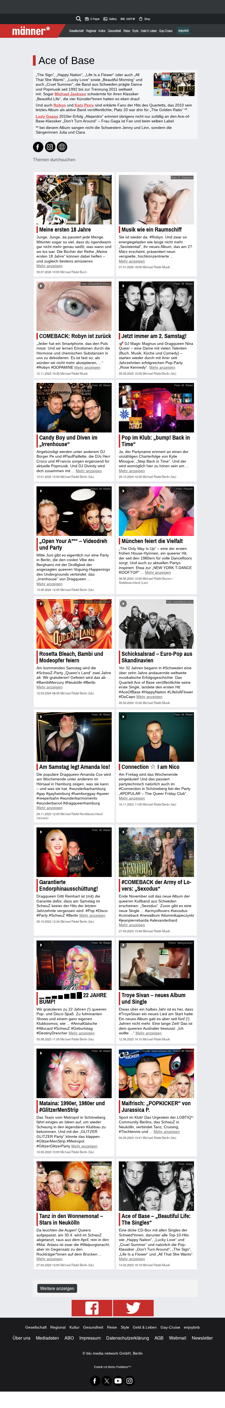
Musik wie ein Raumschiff (152, 229)
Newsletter (202, 1338)
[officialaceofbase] (50, 147)
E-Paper (92, 19)
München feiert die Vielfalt (152, 541)
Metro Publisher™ (119, 1367)
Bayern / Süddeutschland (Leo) (146, 580)
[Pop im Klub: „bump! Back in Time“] (156, 407)
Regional (91, 31)
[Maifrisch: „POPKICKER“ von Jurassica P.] (156, 1073)
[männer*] (33, 31)
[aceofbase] (38, 147)
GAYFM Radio (128, 19)
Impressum (90, 1338)
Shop (144, 19)
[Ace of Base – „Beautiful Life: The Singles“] (156, 1186)
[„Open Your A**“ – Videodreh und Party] (74, 511)
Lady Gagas (47, 116)
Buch (83, 272)
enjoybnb (183, 31)
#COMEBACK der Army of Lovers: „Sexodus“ (156, 885)
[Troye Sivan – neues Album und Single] (156, 965)
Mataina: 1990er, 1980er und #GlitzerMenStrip (72, 1106)
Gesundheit (114, 31)
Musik (166, 267)
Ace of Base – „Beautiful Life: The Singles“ (156, 1219)
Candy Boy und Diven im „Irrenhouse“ (68, 441)
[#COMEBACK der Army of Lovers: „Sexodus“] (156, 852)
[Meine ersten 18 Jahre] (74, 199)
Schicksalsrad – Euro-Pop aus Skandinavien (157, 657)
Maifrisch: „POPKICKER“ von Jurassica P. (156, 1106)
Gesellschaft (76, 31)
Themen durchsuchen (54, 159)
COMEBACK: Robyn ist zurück (75, 336)
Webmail (177, 1338)
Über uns (21, 1338)
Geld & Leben (149, 31)
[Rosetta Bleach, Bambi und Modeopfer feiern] (74, 624)
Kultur (102, 31)
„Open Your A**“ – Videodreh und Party (73, 544)
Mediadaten (47, 1338)
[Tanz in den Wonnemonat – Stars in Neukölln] (74, 1186)
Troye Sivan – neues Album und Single (153, 998)
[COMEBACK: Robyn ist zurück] (74, 306)
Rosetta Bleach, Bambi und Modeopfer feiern (71, 657)
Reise (126, 31)
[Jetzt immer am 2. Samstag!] (156, 306)
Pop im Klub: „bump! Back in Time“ (156, 441)
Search (78, 18)
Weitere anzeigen (57, 1288)
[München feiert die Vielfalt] (156, 511)
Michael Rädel (69, 272)
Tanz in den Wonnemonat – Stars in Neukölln (71, 1219)
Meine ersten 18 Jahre (65, 229)
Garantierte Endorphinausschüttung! (68, 885)
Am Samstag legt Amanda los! (74, 766)
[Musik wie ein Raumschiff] (156, 199)
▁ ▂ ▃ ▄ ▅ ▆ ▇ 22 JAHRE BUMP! (73, 998)
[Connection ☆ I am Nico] (156, 737)
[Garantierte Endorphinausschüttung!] (74, 852)
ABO (69, 1338)
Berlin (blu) (169, 373)
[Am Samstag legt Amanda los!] (74, 737)
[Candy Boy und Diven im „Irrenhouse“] (74, 407)
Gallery (110, 19)
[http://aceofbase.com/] (62, 147)
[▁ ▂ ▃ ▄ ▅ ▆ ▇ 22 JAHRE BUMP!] (74, 965)
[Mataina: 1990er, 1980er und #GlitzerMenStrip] (74, 1073)
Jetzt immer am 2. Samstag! (154, 336)
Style (135, 31)
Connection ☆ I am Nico (150, 766)
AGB (159, 1338)
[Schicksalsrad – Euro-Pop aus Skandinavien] (156, 624)
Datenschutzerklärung (127, 1338)
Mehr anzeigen (49, 266)
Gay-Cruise (165, 31)
